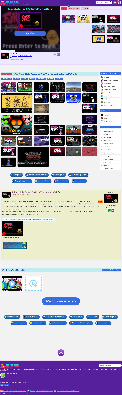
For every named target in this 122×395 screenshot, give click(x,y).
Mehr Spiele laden (61, 301)
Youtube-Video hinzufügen (111, 270)
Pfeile (32, 78)
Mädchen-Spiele (108, 159)
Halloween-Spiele (109, 105)
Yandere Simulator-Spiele (111, 80)
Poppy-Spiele (107, 118)
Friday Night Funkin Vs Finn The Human (68, 391)
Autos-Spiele (107, 146)
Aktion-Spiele (107, 137)
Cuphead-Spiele (108, 93)
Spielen (30, 33)
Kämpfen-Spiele (108, 143)
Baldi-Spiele (107, 102)
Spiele (64, 8)
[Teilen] (58, 54)
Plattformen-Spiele (109, 153)
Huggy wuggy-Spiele (110, 89)
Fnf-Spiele (106, 77)
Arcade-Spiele (107, 150)
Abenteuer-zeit (6, 78)
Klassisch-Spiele (108, 140)
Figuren (59, 78)
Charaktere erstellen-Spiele (55, 317)
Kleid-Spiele (107, 165)
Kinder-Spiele (107, 162)
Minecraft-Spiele (32, 317)
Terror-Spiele (107, 83)
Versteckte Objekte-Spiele (81, 323)
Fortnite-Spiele (12, 317)
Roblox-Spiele (107, 115)
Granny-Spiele (108, 96)
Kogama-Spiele (19, 323)
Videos (85, 8)
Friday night (40, 78)
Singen (24, 78)
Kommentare (74, 8)
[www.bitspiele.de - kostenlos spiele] (9, 366)
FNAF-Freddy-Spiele (109, 86)
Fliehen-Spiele (108, 121)
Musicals (50, 78)
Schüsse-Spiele (110, 317)
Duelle (17, 78)
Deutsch (6, 385)
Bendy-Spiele (107, 99)
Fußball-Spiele (108, 134)
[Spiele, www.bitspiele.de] (9, 2)
